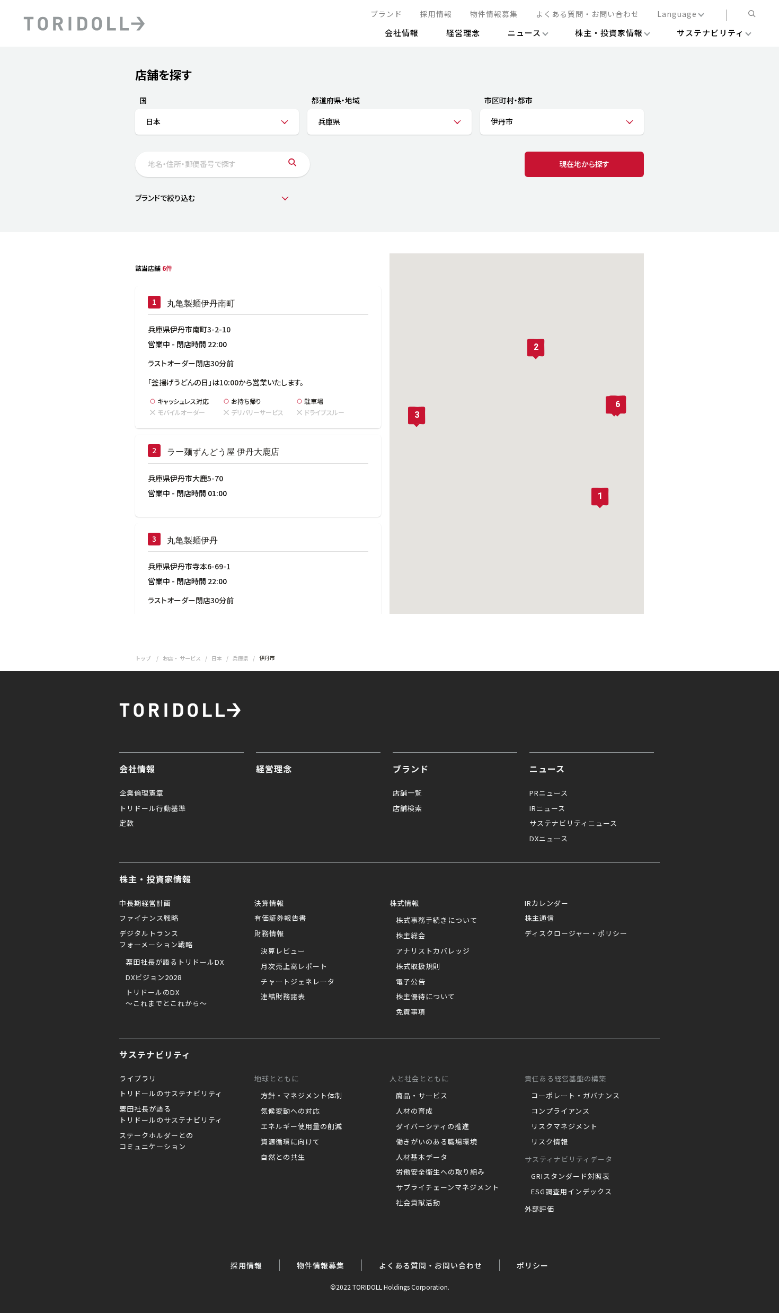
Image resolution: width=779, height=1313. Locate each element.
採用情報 (436, 14)
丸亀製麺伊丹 (192, 540)
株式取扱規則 (418, 966)
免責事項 (411, 1012)
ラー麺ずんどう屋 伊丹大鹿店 (223, 452)
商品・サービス (422, 1095)
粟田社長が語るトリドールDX (175, 962)
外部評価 (539, 1209)
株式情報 (404, 903)
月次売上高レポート (294, 966)
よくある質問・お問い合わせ (587, 14)
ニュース (547, 768)
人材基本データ (422, 1157)
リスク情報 (549, 1141)
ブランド (386, 14)
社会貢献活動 (418, 1202)
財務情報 (269, 933)
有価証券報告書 (280, 918)
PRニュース (548, 793)
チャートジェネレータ (298, 981)
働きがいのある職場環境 (436, 1141)
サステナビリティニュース (573, 823)
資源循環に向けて (290, 1141)
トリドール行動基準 (152, 808)
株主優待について (425, 996)
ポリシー (532, 1265)
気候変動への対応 (290, 1111)
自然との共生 (283, 1157)
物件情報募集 (494, 14)
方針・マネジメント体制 (301, 1095)
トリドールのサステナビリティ (171, 1093)
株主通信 (539, 918)
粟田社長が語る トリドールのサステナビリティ (171, 1114)
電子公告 (411, 981)
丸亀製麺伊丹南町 (201, 303)
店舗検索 (407, 808)
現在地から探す (584, 163)
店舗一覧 (407, 793)
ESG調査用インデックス (571, 1191)
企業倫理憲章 (141, 793)
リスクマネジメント (564, 1126)
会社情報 (137, 768)
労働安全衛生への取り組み (440, 1172)
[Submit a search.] (292, 164)
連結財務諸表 (283, 996)
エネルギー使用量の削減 (301, 1126)
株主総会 (411, 935)
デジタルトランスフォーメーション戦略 (156, 938)
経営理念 (274, 768)
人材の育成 (414, 1111)
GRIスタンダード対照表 (570, 1176)
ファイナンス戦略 (149, 918)
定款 (126, 823)
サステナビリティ (155, 1054)
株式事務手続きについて (436, 920)
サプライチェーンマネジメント (447, 1187)
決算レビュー (283, 951)
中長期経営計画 (145, 903)
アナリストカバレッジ (433, 951)
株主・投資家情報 (155, 879)
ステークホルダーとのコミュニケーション (156, 1140)
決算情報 (269, 903)
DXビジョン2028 (154, 977)
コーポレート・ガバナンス (575, 1095)
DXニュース (548, 838)
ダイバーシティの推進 (433, 1126)
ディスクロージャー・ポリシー (576, 933)
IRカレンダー (547, 903)
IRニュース (547, 808)
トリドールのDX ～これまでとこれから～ (166, 997)
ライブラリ (137, 1078)
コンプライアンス (560, 1111)
